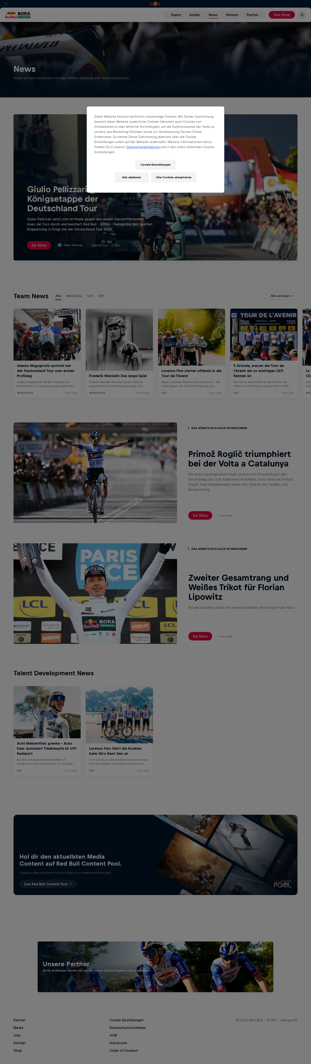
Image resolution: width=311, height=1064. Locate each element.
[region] (155, 149)
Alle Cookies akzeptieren (173, 177)
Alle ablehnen (131, 177)
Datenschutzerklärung (143, 147)
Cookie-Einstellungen (155, 164)
